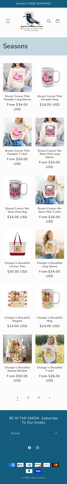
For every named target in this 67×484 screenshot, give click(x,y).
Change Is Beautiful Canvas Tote (17, 264)
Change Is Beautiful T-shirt (49, 369)
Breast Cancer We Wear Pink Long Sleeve (49, 154)
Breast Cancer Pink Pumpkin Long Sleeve (17, 98)
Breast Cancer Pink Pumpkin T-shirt (17, 152)
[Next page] (49, 397)
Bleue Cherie (38, 477)
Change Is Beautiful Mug (49, 319)
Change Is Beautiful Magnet (17, 319)
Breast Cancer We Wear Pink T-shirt (49, 210)
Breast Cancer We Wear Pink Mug (17, 210)
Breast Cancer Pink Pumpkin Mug (50, 98)
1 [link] (18, 398)
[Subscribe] (55, 433)
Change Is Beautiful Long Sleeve (49, 264)
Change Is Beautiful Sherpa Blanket (17, 369)
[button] (8, 21)
